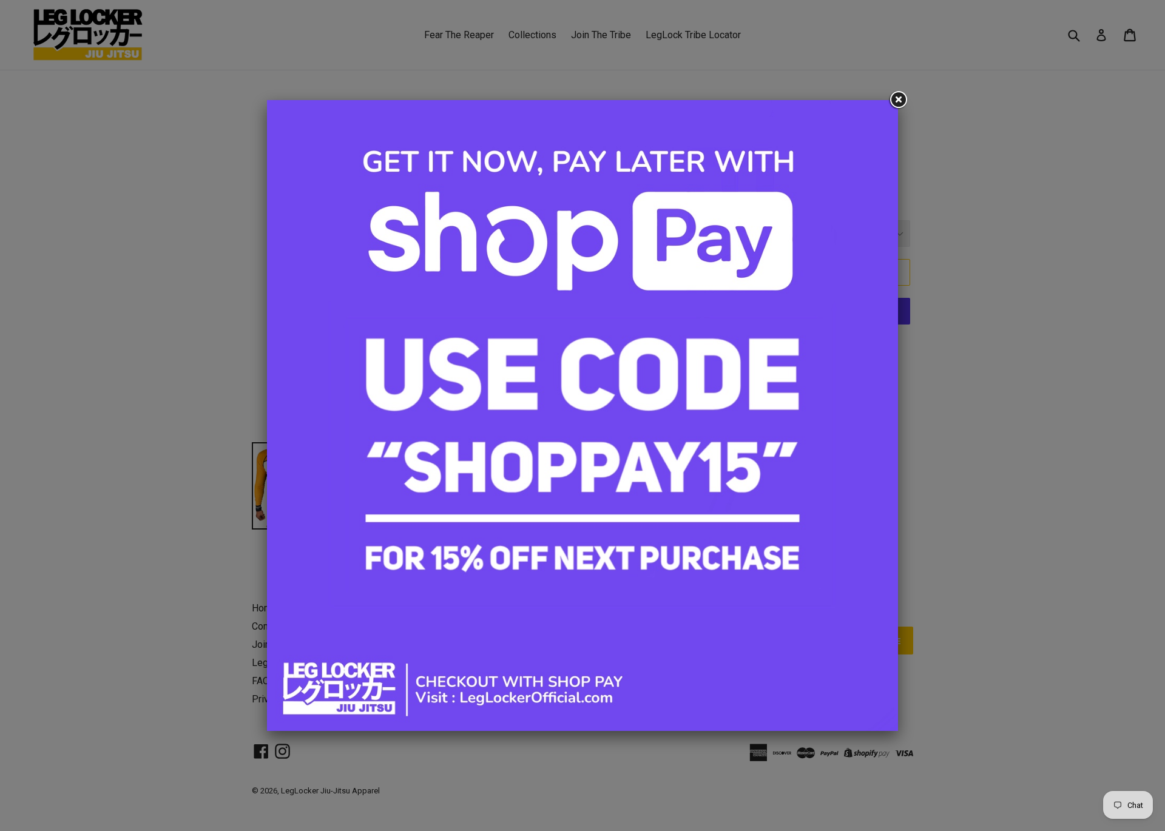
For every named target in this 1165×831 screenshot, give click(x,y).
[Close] (898, 100)
